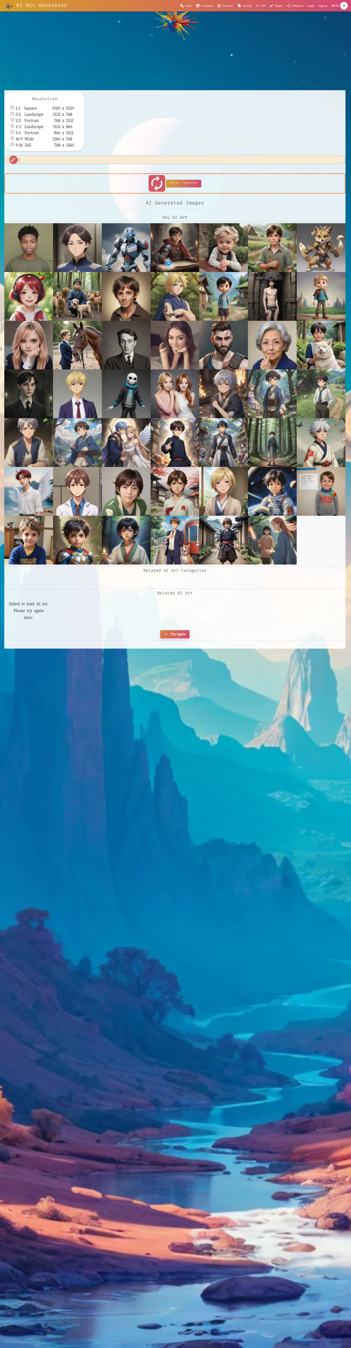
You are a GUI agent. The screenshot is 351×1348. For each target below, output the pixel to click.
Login (311, 6)
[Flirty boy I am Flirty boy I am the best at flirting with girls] (175, 345)
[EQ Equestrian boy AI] (77, 345)
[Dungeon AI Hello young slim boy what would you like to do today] (272, 296)
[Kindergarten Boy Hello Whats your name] (321, 491)
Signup (323, 6)
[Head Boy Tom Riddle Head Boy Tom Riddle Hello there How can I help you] (28, 393)
